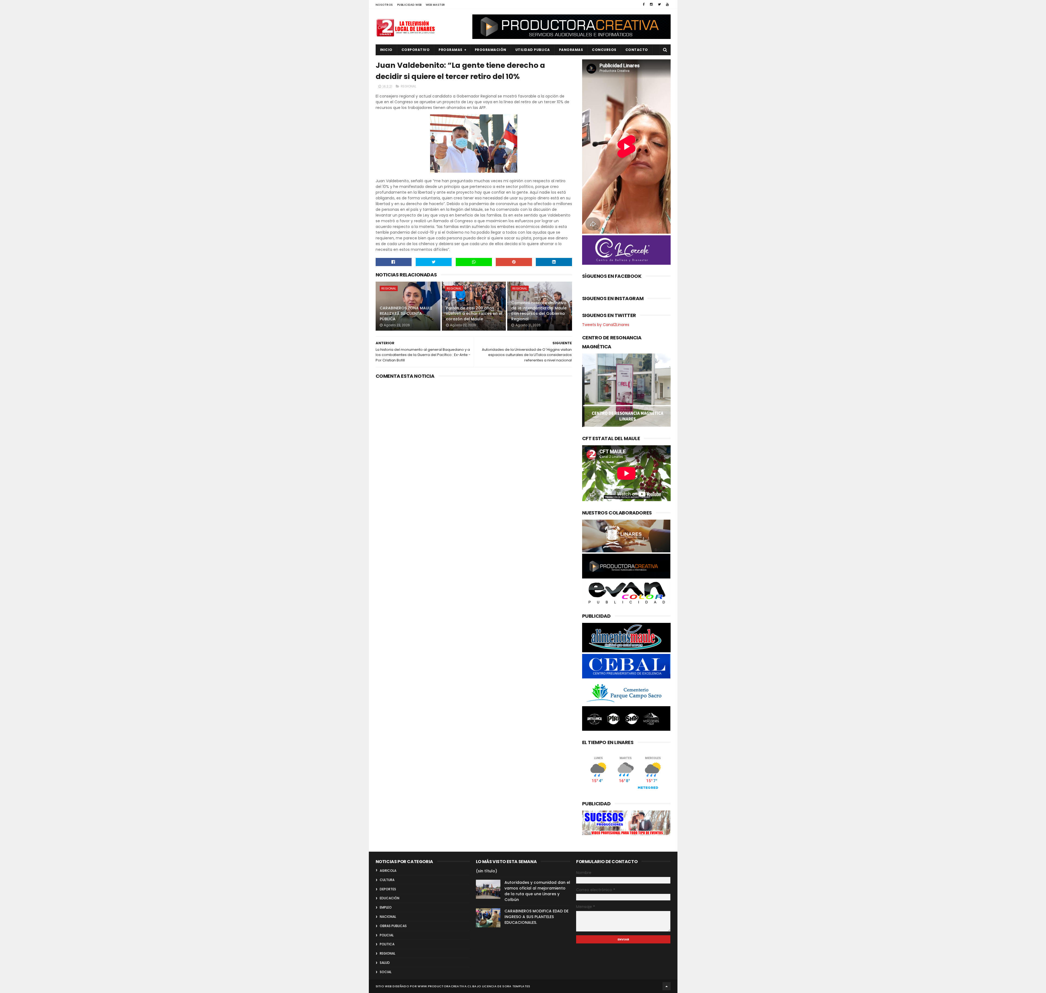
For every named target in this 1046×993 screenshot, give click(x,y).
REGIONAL (408, 86)
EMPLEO (386, 907)
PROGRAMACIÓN (490, 49)
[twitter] (659, 4)
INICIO (386, 49)
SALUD (385, 962)
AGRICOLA (388, 870)
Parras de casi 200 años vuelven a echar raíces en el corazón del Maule (474, 313)
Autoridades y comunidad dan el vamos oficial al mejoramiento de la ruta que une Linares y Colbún (537, 891)
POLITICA (387, 944)
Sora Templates (516, 986)
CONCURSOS (604, 49)
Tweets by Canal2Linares (605, 324)
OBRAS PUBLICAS (393, 926)
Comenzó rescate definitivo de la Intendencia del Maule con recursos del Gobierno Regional (539, 311)
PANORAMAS (571, 49)
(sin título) (486, 871)
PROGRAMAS (451, 49)
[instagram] (651, 4)
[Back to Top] (666, 986)
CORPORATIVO (416, 49)
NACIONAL (388, 916)
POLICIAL (387, 935)
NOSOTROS (384, 5)
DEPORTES (388, 889)
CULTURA (387, 880)
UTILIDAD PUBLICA (532, 49)
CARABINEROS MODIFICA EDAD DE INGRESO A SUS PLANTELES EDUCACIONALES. (536, 916)
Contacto (636, 49)
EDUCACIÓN (389, 898)
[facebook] (644, 4)
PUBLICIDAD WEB (409, 5)
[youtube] (667, 4)
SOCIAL (385, 972)
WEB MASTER (435, 5)
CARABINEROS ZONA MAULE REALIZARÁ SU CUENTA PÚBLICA (406, 313)
